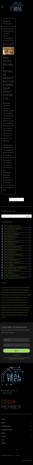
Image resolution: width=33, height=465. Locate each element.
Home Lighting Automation (12, 254)
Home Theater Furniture (11, 226)
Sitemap (18, 455)
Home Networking (9, 236)
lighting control (20, 297)
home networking (6, 287)
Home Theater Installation (12, 262)
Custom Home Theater (11, 275)
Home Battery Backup (11, 241)
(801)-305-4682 (7, 393)
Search (28, 216)
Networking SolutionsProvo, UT (12, 45)
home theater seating (12, 300)
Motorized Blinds (9, 244)
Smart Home (5, 292)
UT (29, 307)
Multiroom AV (12, 302)
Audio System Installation (11, 270)
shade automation (6, 310)
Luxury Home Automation (12, 228)
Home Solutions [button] (6, 426)
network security (11, 297)
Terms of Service (17, 358)
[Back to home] (16, 6)
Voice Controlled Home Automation (15, 278)
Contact (3, 443)
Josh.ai (14, 287)
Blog (2, 440)
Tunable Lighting (20, 302)
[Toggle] (30, 226)
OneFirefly (29, 460)
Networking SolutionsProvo (11, 43)
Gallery (3, 433)
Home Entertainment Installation (14, 267)
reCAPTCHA (16, 355)
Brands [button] (3, 436)
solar (7, 315)
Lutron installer (8, 265)
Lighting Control (9, 239)
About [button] (3, 423)
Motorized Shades (9, 252)
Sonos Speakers (9, 273)
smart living (14, 295)
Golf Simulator (8, 257)
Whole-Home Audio (17, 310)
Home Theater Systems (11, 260)
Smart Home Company (11, 234)
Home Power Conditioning (12, 247)
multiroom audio (20, 287)
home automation (14, 290)
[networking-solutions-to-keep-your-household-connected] (8, 51)
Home (3, 419)
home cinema (21, 295)
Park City (12, 305)
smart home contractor (11, 312)
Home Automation (9, 231)
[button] (2, 6)
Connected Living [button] (6, 429)
